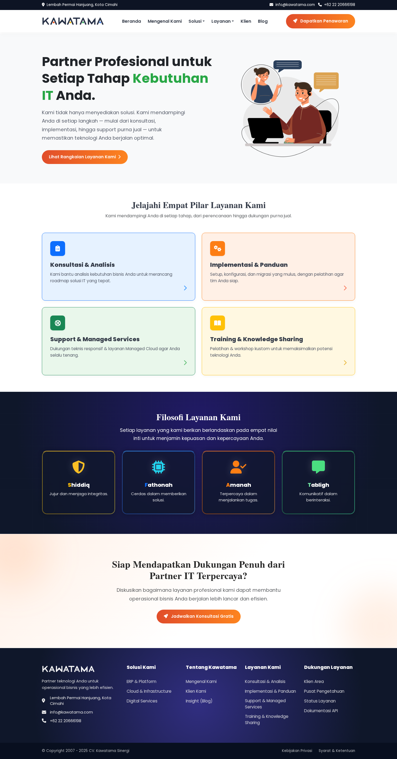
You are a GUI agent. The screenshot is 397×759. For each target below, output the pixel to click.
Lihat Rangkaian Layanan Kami (82, 157)
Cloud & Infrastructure (149, 691)
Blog (263, 21)
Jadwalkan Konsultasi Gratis (202, 616)
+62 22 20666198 (339, 4)
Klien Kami (196, 691)
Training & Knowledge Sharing (256, 339)
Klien (246, 21)
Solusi (195, 21)
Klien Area (314, 681)
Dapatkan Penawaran (323, 21)
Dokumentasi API (321, 711)
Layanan (221, 21)
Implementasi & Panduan (249, 265)
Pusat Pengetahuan (324, 691)
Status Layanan (320, 701)
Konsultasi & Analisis (82, 265)
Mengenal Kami (165, 21)
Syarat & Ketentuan (337, 750)
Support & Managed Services (95, 339)
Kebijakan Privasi (297, 750)
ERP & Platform (141, 681)
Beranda (131, 21)
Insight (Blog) (199, 701)
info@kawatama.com (295, 4)
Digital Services (142, 701)
